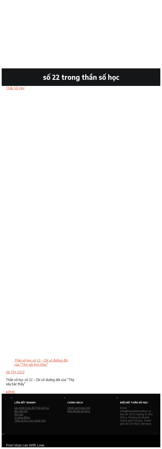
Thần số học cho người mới (30, 420)
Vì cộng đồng (22, 417)
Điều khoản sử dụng (78, 411)
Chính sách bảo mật (78, 408)
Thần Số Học (15, 88)
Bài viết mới (21, 411)
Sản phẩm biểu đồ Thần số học (31, 408)
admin (10, 391)
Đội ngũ (18, 414)
